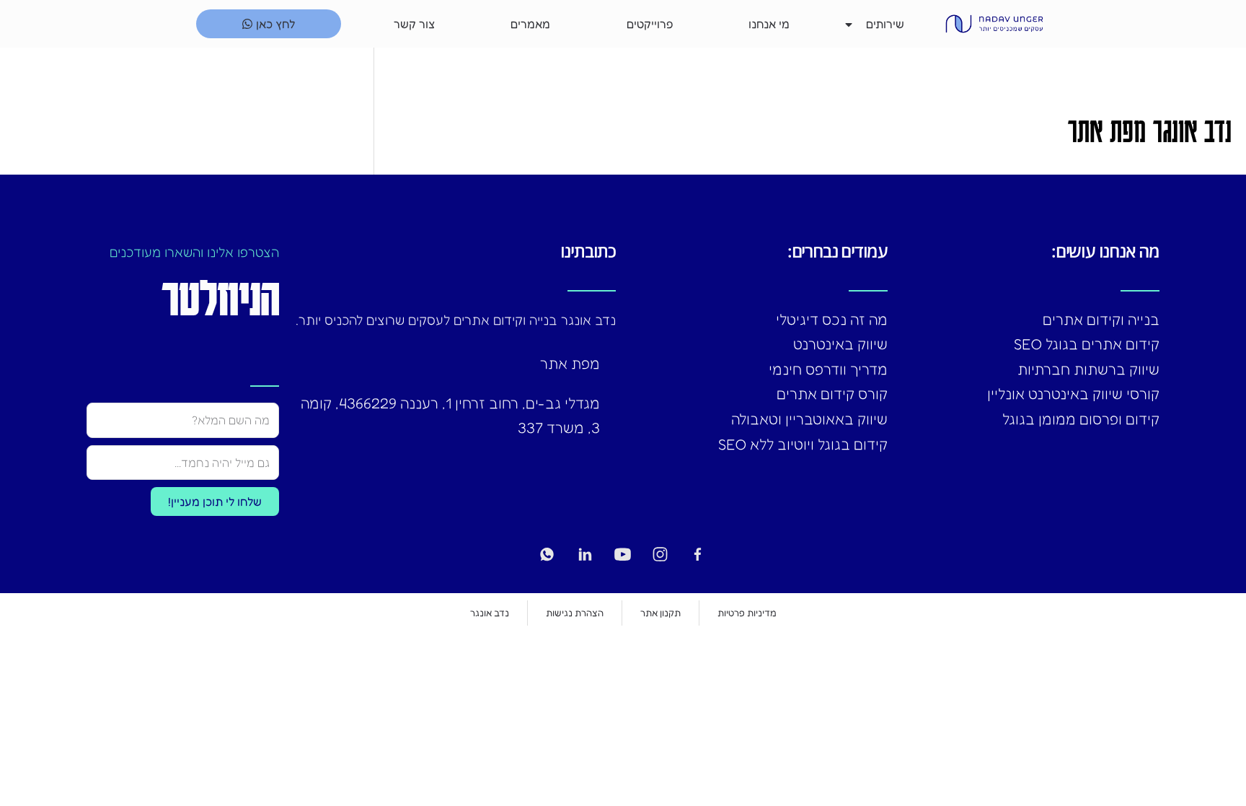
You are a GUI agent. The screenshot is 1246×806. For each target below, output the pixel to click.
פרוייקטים (650, 24)
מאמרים (530, 24)
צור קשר (414, 24)
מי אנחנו (769, 24)
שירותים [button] (885, 24)
